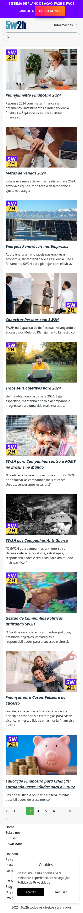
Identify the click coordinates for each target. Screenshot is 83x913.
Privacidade (14, 844)
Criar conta (50, 11)
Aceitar (30, 892)
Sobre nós (13, 832)
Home (10, 827)
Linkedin (12, 854)
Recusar (61, 892)
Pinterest (12, 859)
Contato (11, 838)
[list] (65, 24)
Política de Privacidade (33, 882)
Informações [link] (63, 25)
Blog (9, 886)
